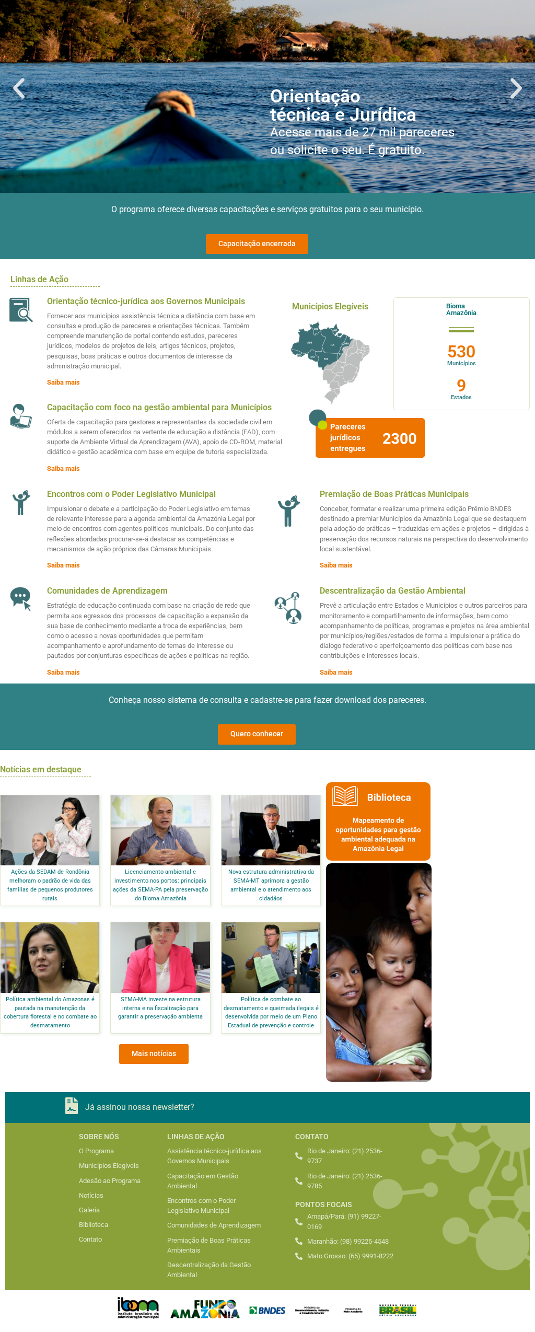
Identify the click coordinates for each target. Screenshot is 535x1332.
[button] (18, 88)
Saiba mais (63, 382)
